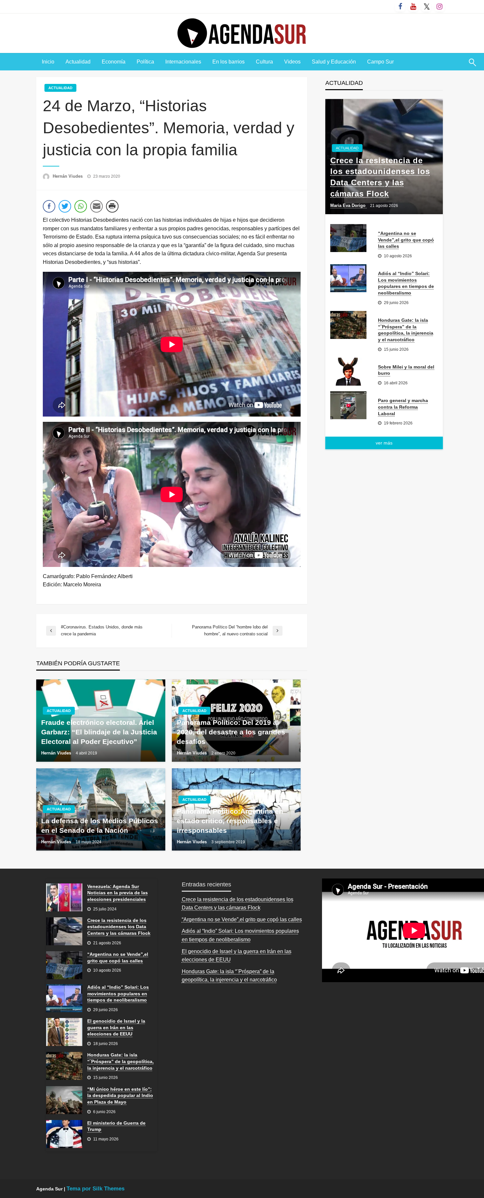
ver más (384, 443)
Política (145, 61)
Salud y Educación (334, 61)
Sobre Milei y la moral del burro (406, 370)
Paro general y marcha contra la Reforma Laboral (403, 407)
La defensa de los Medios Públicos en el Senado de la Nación (99, 825)
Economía (113, 61)
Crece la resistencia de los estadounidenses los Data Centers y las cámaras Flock (380, 177)
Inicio (48, 61)
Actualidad (78, 61)
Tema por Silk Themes (95, 1188)
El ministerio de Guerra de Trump (116, 1126)
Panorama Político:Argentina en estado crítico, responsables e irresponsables (230, 820)
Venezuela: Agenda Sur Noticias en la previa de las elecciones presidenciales (117, 893)
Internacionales (183, 61)
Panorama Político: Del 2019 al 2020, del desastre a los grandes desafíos (231, 732)
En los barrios (228, 61)
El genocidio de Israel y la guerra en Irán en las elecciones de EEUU (116, 1027)
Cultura (264, 61)
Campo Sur (380, 61)
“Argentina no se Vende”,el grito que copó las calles (406, 240)
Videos (292, 61)
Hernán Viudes (68, 176)
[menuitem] (48, 61)
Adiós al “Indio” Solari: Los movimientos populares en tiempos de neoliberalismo (406, 283)
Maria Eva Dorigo (348, 205)
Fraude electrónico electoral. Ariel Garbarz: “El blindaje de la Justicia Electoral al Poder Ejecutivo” (99, 732)
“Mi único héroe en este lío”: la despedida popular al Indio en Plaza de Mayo (120, 1095)
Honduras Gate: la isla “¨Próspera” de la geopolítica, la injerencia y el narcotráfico (405, 330)
